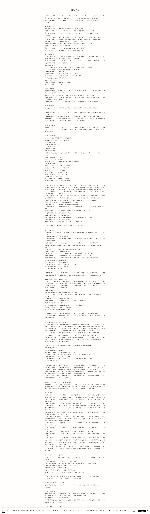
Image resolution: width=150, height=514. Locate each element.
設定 (134, 511)
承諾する (141, 511)
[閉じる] (148, 511)
